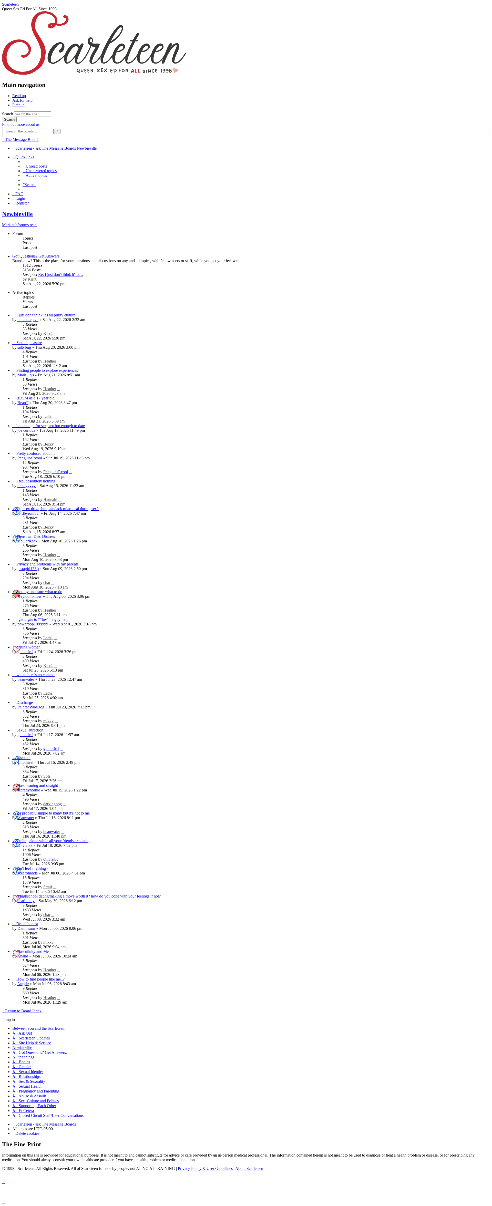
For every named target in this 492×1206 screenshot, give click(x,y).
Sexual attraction (29, 730)
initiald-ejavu (27, 319)
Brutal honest (27, 924)
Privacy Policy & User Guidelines (205, 1168)
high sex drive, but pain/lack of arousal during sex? (57, 509)
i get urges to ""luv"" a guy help (42, 619)
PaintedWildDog (30, 707)
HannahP (50, 499)
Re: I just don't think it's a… (60, 274)
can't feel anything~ (32, 868)
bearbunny (26, 901)
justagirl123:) (28, 568)
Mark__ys (25, 375)
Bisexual (23, 758)
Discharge (24, 702)
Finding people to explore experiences (47, 370)
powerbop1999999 (32, 624)
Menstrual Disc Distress (35, 536)
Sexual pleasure (29, 343)
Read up (19, 96)
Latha (48, 416)
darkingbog (52, 804)
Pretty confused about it (35, 453)
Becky (48, 444)
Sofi (46, 776)
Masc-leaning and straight (37, 785)
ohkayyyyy (26, 485)
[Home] (94, 74)
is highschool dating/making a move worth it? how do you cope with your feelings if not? (88, 896)
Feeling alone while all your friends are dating (53, 841)
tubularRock (27, 541)
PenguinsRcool (29, 458)
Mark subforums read (19, 225)
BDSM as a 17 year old (35, 398)
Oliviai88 (25, 845)
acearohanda (27, 873)
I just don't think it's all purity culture (45, 315)
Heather (49, 361)
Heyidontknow (29, 596)
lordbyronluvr (28, 513)
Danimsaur (26, 928)
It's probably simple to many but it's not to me (53, 813)
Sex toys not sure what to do (39, 592)
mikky (48, 721)
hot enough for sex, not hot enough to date (50, 426)
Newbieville (17, 214)
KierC (33, 279)
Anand (22, 956)
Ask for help (22, 100)
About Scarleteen (249, 1168)
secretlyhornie (28, 790)
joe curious (26, 430)
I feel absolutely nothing (35, 481)
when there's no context (35, 675)
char (46, 582)
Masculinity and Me (32, 951)
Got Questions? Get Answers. (36, 256)
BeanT (22, 402)
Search (7, 114)
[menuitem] (35, 166)
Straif (47, 887)
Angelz (23, 984)
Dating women (28, 647)
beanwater (25, 679)
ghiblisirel (25, 652)
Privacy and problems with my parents (47, 564)
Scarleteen (10, 4)
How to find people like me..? (40, 979)
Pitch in (18, 105)
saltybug (24, 347)
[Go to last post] (55, 333)
